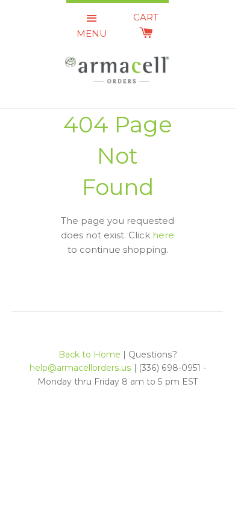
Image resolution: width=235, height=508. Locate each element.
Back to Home (89, 354)
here (163, 235)
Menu (92, 33)
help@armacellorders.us (80, 367)
